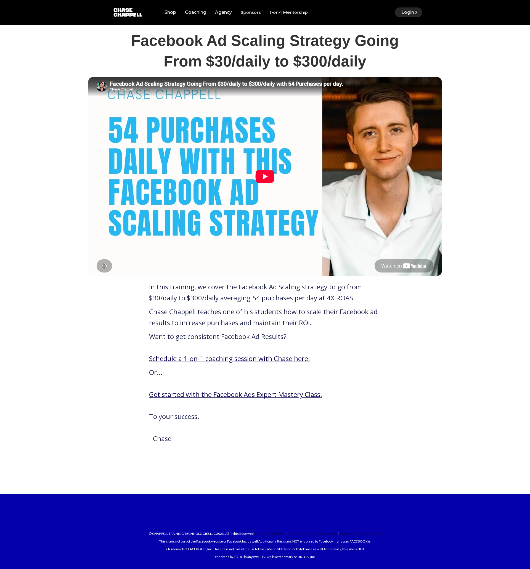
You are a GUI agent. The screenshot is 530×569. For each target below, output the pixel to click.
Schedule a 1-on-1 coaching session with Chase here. (229, 358)
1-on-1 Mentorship (289, 12)
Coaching (195, 12)
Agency (223, 12)
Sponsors (251, 12)
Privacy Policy (297, 533)
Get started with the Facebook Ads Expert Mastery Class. (235, 394)
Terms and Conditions (270, 533)
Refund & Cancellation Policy (360, 533)
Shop (170, 12)
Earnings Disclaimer (323, 533)
